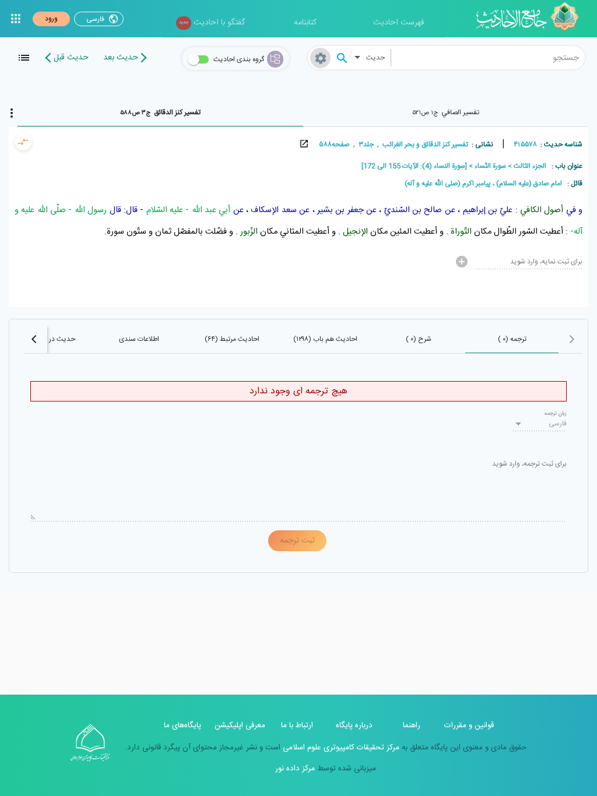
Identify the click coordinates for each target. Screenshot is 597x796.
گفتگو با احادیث (212, 23)
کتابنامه (305, 23)
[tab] (446, 112)
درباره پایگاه (354, 725)
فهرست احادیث (398, 23)
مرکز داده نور (295, 768)
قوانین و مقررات (469, 725)
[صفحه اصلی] (531, 19)
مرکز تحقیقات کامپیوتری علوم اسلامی (339, 747)
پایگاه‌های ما (182, 725)
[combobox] (488, 57)
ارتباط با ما (297, 725)
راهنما (411, 725)
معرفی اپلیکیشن (240, 725)
